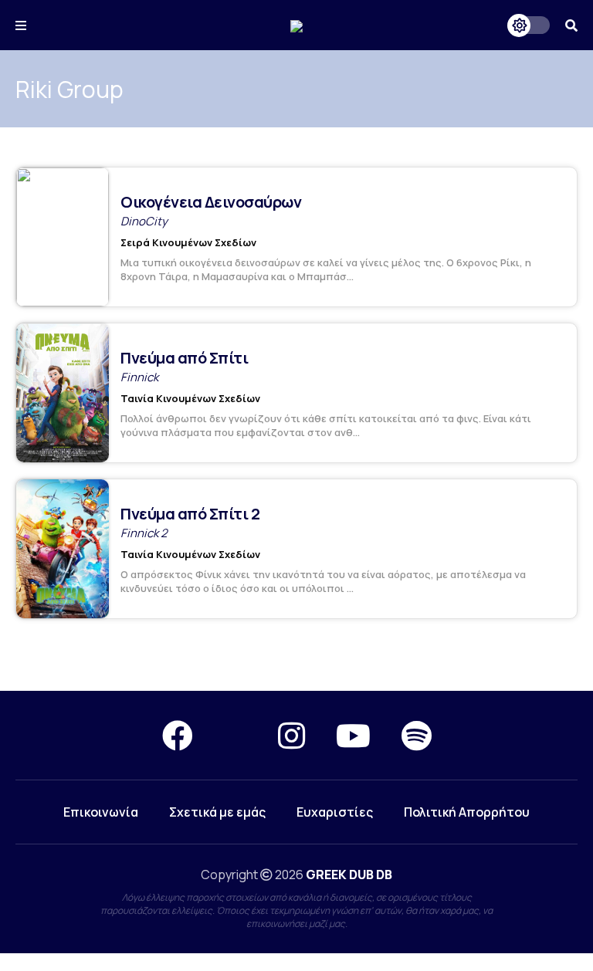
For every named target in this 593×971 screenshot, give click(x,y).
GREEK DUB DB (349, 874)
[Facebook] (177, 735)
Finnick (139, 377)
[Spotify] (417, 735)
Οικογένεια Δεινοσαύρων (210, 201)
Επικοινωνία (100, 812)
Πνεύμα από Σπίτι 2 (189, 513)
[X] (235, 735)
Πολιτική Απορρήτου (467, 812)
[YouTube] (353, 735)
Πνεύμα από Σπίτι (184, 357)
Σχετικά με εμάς (217, 812)
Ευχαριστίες (334, 812)
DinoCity (144, 221)
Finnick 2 (144, 533)
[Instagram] (291, 735)
